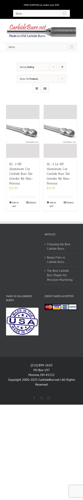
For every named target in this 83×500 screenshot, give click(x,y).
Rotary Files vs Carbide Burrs (56, 260)
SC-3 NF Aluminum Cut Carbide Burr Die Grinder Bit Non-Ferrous (21, 173)
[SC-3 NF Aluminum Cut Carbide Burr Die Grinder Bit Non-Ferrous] (22, 131)
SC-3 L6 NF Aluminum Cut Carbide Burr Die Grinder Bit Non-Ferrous (59, 173)
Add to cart (15, 204)
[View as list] (45, 89)
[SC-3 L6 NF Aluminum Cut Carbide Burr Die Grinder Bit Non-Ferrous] (60, 131)
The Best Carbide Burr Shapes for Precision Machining (60, 275)
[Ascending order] (62, 67)
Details (32, 202)
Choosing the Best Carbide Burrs (58, 246)
